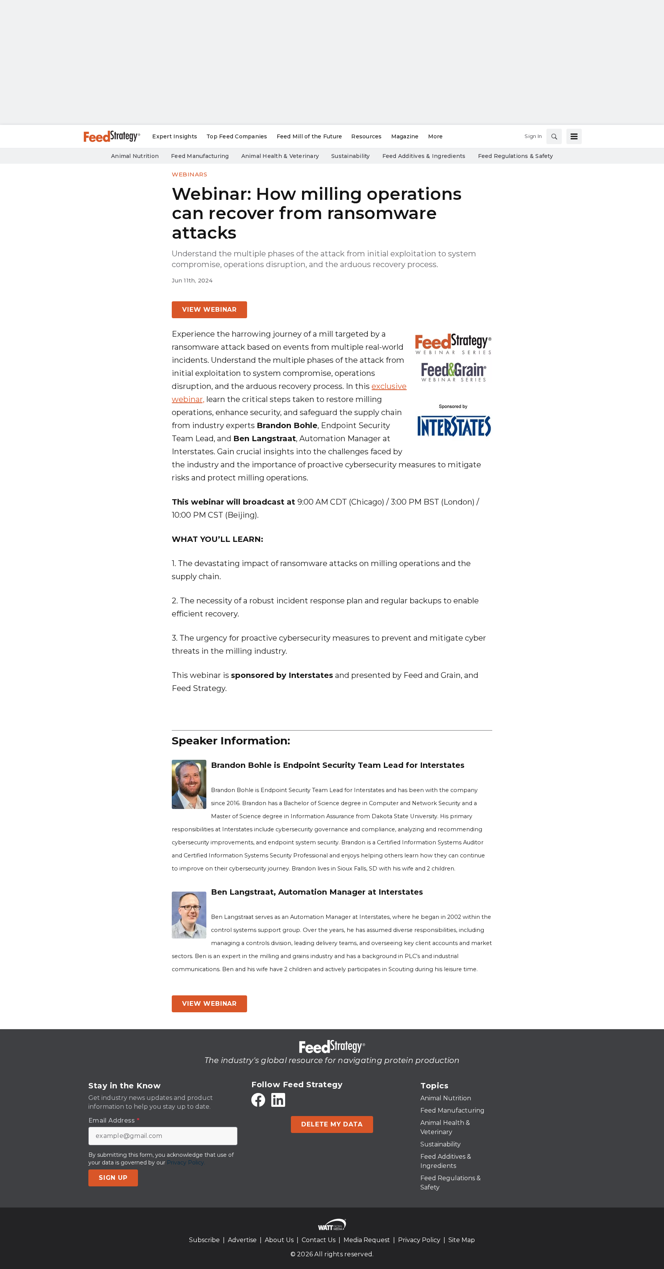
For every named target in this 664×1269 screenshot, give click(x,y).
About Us (279, 1240)
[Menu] (574, 136)
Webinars (189, 174)
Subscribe (204, 1240)
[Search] (554, 136)
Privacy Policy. (186, 1162)
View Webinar (209, 309)
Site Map (461, 1240)
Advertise (242, 1240)
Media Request (367, 1240)
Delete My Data (331, 1124)
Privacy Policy (419, 1240)
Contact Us (318, 1240)
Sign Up (113, 1177)
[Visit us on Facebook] (258, 1100)
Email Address (113, 1121)
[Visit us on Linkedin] (278, 1100)
